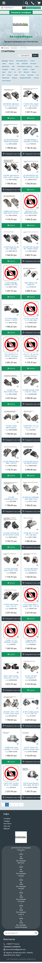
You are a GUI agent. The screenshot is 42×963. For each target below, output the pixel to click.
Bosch (11, 61)
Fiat (18, 64)
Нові (35, 55)
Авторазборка (21, 36)
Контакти (7, 823)
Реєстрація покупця (33, 8)
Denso (11, 64)
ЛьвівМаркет (9, 8)
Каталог (14, 48)
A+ (15, 72)
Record (26, 72)
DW (3, 75)
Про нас (7, 826)
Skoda (25, 69)
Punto (32, 61)
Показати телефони (21, 12)
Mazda (14, 78)
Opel (3, 72)
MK (13, 66)
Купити (12, 118)
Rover (34, 72)
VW (19, 69)
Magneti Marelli (25, 78)
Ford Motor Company (24, 66)
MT (20, 72)
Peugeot (5, 69)
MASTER (25, 64)
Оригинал (5, 78)
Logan (32, 69)
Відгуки (7, 828)
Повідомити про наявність (12, 154)
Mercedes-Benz (22, 61)
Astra (37, 66)
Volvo (13, 69)
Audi (15, 75)
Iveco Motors (6, 81)
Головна (6, 48)
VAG (9, 72)
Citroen (36, 78)
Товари (7, 821)
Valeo (4, 64)
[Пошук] (36, 932)
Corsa (22, 75)
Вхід (24, 8)
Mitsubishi (5, 66)
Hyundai (30, 75)
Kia (37, 75)
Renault (33, 64)
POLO (9, 75)
